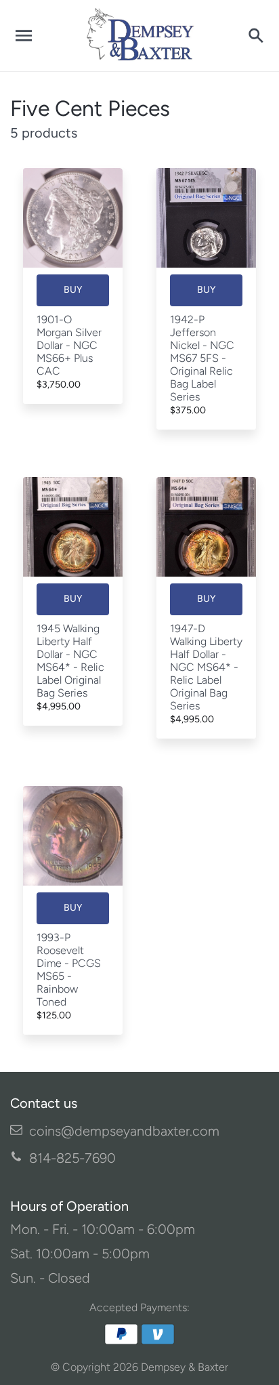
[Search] (255, 36)
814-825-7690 (72, 1158)
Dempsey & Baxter (184, 1367)
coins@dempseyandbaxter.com (124, 1131)
